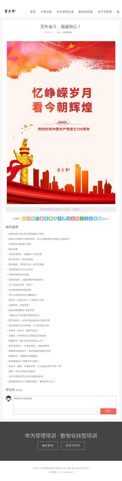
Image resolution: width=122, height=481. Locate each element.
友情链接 (53, 472)
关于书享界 (105, 11)
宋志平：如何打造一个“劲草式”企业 (26, 300)
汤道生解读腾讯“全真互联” (22, 310)
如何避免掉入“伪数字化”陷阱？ (24, 361)
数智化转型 (86, 11)
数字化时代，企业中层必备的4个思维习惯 (29, 320)
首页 (33, 11)
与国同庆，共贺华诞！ (20, 305)
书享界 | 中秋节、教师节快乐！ (24, 330)
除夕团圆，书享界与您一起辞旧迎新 (26, 264)
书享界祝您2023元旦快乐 (21, 269)
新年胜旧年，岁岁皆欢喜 (21, 259)
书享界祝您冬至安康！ (20, 274)
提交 (108, 411)
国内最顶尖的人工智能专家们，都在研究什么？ (32, 381)
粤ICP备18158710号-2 (81, 468)
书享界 (10, 11)
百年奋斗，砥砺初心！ (61, 26)
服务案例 (47, 445)
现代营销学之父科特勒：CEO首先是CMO (29, 325)
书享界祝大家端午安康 (20, 244)
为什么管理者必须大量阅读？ (23, 295)
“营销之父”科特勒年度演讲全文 (24, 315)
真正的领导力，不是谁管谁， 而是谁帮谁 (29, 346)
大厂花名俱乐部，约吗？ (21, 285)
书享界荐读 (67, 32)
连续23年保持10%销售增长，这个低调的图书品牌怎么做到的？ (40, 239)
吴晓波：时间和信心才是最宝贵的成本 (27, 336)
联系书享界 (73, 445)
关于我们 (67, 468)
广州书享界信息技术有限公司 (50, 468)
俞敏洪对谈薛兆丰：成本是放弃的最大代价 (30, 351)
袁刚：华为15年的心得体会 (22, 371)
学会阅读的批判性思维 (20, 290)
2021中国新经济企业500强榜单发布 (26, 376)
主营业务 (46, 11)
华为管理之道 (65, 11)
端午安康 (13, 249)
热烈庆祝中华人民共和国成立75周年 (26, 234)
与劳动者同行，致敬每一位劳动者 (25, 254)
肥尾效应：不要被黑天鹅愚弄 (23, 356)
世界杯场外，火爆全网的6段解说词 (26, 280)
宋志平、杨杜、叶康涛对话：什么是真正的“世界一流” (35, 366)
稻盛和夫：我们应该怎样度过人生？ (26, 341)
